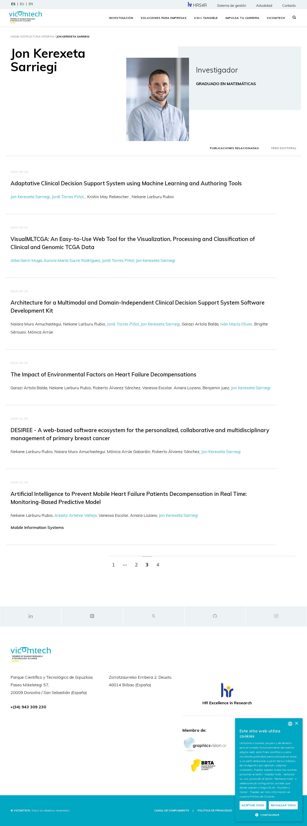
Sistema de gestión (231, 5)
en (31, 4)
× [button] (296, 723)
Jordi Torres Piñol (68, 196)
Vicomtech (276, 18)
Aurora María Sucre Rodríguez (72, 260)
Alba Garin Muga (26, 260)
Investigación (121, 18)
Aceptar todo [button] (253, 805)
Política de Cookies (262, 796)
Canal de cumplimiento (171, 810)
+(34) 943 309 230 (28, 706)
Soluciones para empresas (163, 18)
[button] (269, 815)
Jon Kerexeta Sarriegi (30, 196)
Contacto (289, 5)
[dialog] (269, 770)
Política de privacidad (215, 810)
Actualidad (264, 5)
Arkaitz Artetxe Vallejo (75, 515)
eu (22, 4)
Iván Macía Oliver (236, 324)
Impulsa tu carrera (242, 18)
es (13, 4)
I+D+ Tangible (206, 18)
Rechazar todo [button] (283, 805)
